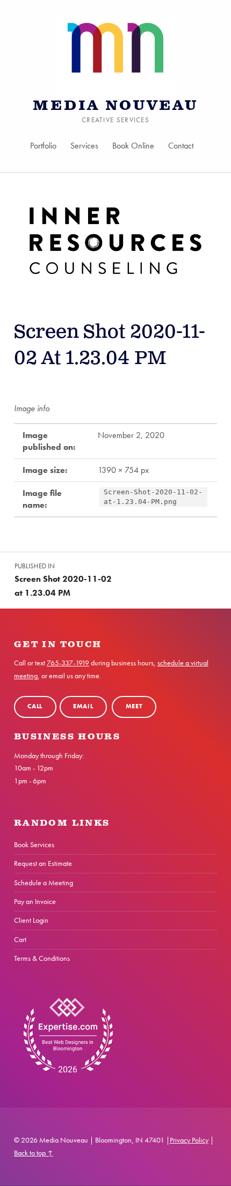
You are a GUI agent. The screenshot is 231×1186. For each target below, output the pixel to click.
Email (83, 706)
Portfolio (43, 145)
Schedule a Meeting (43, 882)
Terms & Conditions (42, 958)
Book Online (133, 145)
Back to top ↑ (33, 1153)
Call (34, 706)
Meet (134, 706)
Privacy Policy (189, 1140)
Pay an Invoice (35, 901)
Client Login (31, 920)
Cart (20, 939)
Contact (180, 145)
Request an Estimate (43, 863)
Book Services (34, 844)
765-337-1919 (68, 663)
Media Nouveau (115, 106)
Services (84, 145)
